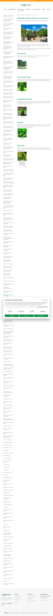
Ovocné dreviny (17, 597)
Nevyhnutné (10, 311)
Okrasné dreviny (18, 596)
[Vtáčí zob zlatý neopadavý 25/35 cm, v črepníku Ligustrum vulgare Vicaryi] (22, 156)
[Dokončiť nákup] (48, 9)
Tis (22, 70)
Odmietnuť (12, 315)
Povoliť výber (26, 315)
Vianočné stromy (18, 599)
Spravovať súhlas (45, 612)
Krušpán (22, 138)
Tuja (22, 92)
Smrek (22, 117)
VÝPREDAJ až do (26, 0)
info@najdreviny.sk (44, 600)
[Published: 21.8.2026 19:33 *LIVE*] (9, 612)
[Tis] (22, 64)
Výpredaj (16, 602)
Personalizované (21, 311)
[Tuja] (22, 86)
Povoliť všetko (41, 315)
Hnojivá (16, 601)
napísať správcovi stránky (25, 612)
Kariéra (29, 602)
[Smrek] (22, 111)
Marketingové (42, 311)
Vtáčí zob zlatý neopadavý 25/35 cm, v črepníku (22, 164)
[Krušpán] (22, 132)
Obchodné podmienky (32, 596)
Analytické (32, 311)
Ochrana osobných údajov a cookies (43, 306)
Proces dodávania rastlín (32, 600)
